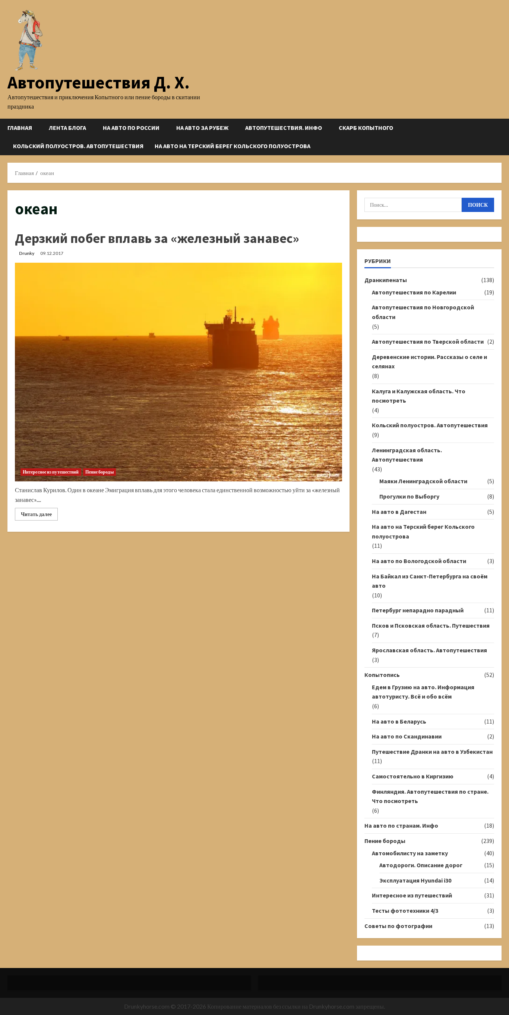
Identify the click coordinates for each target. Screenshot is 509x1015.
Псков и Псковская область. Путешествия (431, 625)
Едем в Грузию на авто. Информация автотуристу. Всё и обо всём (423, 691)
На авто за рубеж (202, 127)
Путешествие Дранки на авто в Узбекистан (432, 751)
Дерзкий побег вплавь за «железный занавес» (157, 238)
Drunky (26, 253)
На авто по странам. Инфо (401, 825)
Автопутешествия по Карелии (414, 292)
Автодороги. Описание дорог (420, 865)
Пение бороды (99, 472)
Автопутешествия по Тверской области (428, 341)
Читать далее (39, 515)
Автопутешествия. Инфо (283, 127)
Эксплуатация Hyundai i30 (415, 880)
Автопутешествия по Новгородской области (423, 312)
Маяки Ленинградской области (423, 481)
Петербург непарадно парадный (418, 610)
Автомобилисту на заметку (410, 853)
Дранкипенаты (385, 280)
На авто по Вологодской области (419, 561)
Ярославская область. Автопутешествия (429, 650)
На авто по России (131, 127)
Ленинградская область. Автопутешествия (407, 454)
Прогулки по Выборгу (409, 496)
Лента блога (67, 127)
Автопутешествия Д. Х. (98, 82)
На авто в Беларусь (399, 721)
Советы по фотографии (398, 926)
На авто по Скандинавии (407, 736)
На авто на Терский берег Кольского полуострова (232, 146)
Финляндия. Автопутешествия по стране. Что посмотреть (430, 796)
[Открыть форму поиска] (499, 136)
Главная (19, 127)
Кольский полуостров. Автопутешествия (78, 146)
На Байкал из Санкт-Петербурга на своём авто (429, 581)
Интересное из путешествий (51, 472)
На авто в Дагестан (399, 511)
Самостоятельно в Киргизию (412, 776)
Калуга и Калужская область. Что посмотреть (418, 396)
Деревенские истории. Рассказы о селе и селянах (429, 361)
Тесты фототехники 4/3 (405, 910)
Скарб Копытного (366, 127)
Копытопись (382, 674)
